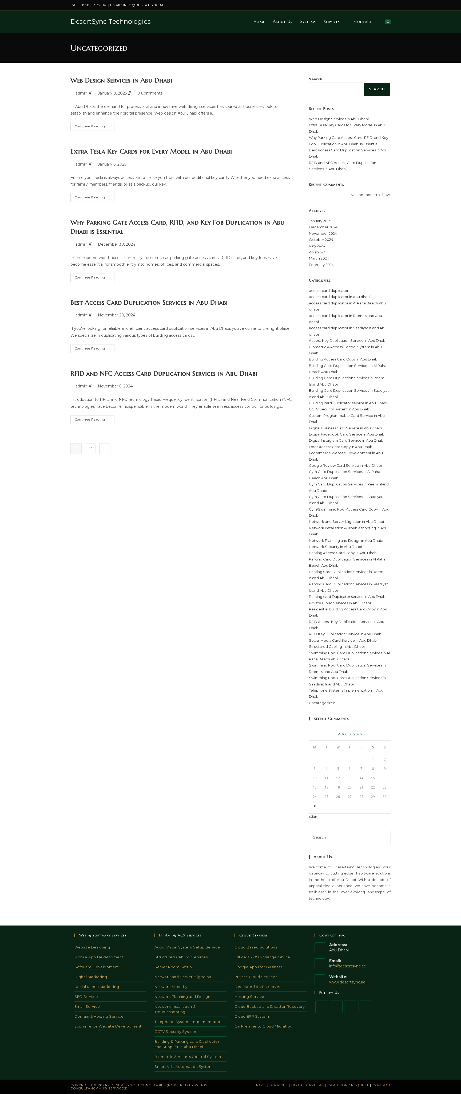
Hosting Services (250, 996)
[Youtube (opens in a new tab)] (388, 5)
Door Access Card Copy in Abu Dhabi (341, 447)
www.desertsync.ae (347, 982)
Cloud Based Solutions (256, 947)
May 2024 (317, 246)
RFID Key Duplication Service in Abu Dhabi (345, 634)
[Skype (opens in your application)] (383, 5)
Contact (381, 1085)
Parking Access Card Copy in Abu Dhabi (343, 553)
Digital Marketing (90, 977)
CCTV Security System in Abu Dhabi (339, 409)
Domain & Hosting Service (99, 1016)
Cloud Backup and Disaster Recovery (270, 1006)
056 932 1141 (97, 5)
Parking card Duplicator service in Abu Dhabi (347, 596)
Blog (296, 1085)
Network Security (171, 987)
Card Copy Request (348, 1085)
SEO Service (86, 996)
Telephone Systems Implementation (188, 1022)
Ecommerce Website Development (107, 1026)
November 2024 (323, 233)
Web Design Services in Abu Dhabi (121, 80)
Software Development (96, 967)
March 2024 (319, 258)
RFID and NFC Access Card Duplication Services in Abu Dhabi (163, 374)
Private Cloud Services (256, 977)
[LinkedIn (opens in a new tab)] (377, 5)
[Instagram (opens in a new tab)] (371, 5)
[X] (321, 1007)
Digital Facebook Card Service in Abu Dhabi (347, 434)
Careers (315, 1085)
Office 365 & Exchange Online (262, 957)
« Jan (313, 816)
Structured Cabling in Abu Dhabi (337, 646)
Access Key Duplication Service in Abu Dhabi (347, 340)
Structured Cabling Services (181, 957)
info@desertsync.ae (144, 5)
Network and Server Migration (182, 977)
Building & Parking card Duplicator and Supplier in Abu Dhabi (186, 1044)
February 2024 (321, 264)
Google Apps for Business (258, 967)
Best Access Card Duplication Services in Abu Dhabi (149, 303)
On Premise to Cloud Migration (263, 1026)
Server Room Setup (173, 967)
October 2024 (321, 239)
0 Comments (149, 93)
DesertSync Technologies (110, 21)
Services (279, 1085)
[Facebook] (336, 1007)
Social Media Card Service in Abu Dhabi (343, 640)
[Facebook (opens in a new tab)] (364, 5)
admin (81, 93)
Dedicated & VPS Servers (259, 987)
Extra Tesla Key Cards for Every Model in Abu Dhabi (151, 151)
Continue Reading (94, 127)
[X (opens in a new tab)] (358, 5)
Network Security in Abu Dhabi (335, 546)
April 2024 (317, 252)
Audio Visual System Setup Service (187, 947)
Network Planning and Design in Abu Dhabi (346, 540)
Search (315, 79)
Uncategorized (322, 703)
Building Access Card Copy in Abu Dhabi (343, 359)
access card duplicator (328, 290)
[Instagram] (350, 1007)
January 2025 (320, 221)
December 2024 (323, 227)
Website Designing (92, 947)
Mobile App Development (98, 957)
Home (260, 1085)
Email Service (87, 1006)
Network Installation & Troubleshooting (175, 1009)
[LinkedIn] (365, 1007)
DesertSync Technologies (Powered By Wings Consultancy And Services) (138, 1086)
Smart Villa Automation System (183, 1066)
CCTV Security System (175, 1031)
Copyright (81, 1085)
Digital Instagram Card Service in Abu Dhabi (346, 440)
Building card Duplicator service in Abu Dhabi (348, 403)
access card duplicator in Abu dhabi (340, 297)
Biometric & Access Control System (187, 1056)
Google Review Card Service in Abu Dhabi (345, 465)
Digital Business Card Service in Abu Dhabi (345, 428)
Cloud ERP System (252, 1016)
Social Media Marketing (96, 987)
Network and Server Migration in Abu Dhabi (346, 521)
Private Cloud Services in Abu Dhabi (340, 603)
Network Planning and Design (182, 996)
